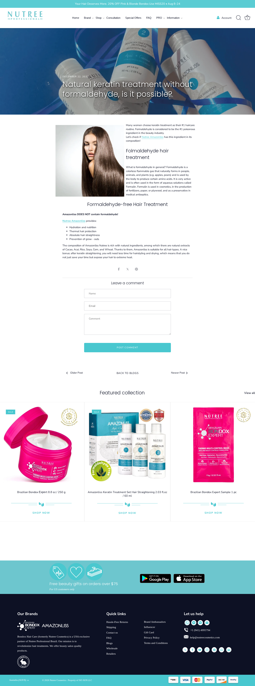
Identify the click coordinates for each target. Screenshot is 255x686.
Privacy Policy (152, 637)
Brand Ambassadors (155, 621)
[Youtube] (199, 650)
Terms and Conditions (156, 643)
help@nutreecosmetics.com (205, 637)
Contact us (112, 632)
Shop (98, 17)
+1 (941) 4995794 (200, 630)
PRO (159, 17)
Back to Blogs (128, 373)
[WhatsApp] (187, 623)
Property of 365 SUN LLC (80, 680)
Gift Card (149, 632)
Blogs (109, 643)
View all (249, 393)
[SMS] (200, 623)
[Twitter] (185, 650)
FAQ (148, 17)
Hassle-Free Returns (117, 622)
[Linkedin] (228, 650)
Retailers (111, 653)
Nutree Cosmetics (58, 680)
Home (75, 17)
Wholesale (112, 648)
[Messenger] (193, 623)
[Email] (207, 623)
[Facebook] (192, 650)
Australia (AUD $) (17, 680)
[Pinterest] (214, 650)
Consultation (113, 17)
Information (173, 17)
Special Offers (133, 17)
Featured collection (122, 392)
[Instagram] (207, 650)
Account (226, 18)
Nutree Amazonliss (152, 137)
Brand (87, 17)
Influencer (149, 627)
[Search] (238, 18)
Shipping (111, 627)
